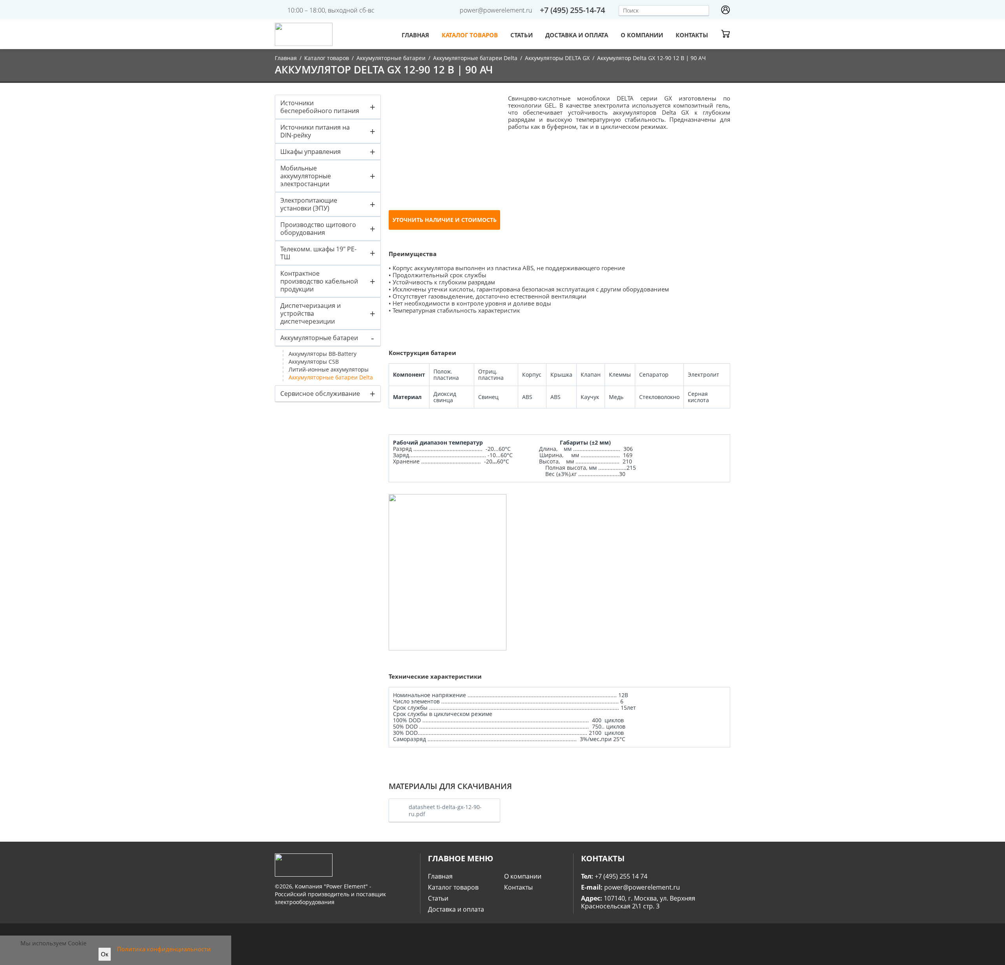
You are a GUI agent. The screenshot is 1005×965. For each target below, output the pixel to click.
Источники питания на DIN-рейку (315, 131)
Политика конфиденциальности (164, 949)
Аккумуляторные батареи (391, 58)
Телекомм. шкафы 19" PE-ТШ (318, 253)
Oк (104, 954)
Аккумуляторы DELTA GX (557, 58)
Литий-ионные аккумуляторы (329, 369)
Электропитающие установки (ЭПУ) (308, 204)
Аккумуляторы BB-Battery (322, 353)
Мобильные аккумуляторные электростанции (305, 176)
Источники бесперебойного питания (319, 107)
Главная (415, 34)
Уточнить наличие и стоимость (445, 219)
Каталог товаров (470, 34)
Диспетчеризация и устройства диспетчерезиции (310, 313)
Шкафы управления (310, 151)
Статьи (521, 34)
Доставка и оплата (576, 34)
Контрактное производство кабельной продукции (319, 281)
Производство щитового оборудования (318, 228)
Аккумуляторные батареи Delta (475, 58)
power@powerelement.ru (496, 10)
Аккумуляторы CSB (314, 361)
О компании (642, 34)
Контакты (692, 34)
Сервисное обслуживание (320, 393)
